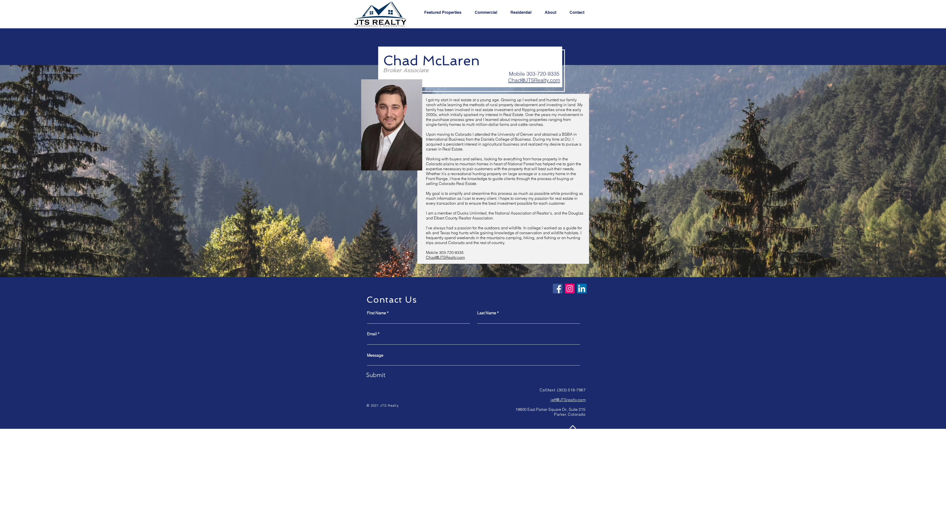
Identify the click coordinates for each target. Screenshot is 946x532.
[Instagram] (569, 288)
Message (375, 355)
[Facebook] (557, 288)
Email (372, 334)
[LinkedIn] (582, 288)
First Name (376, 313)
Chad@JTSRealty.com (534, 80)
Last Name (486, 313)
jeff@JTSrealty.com (568, 399)
